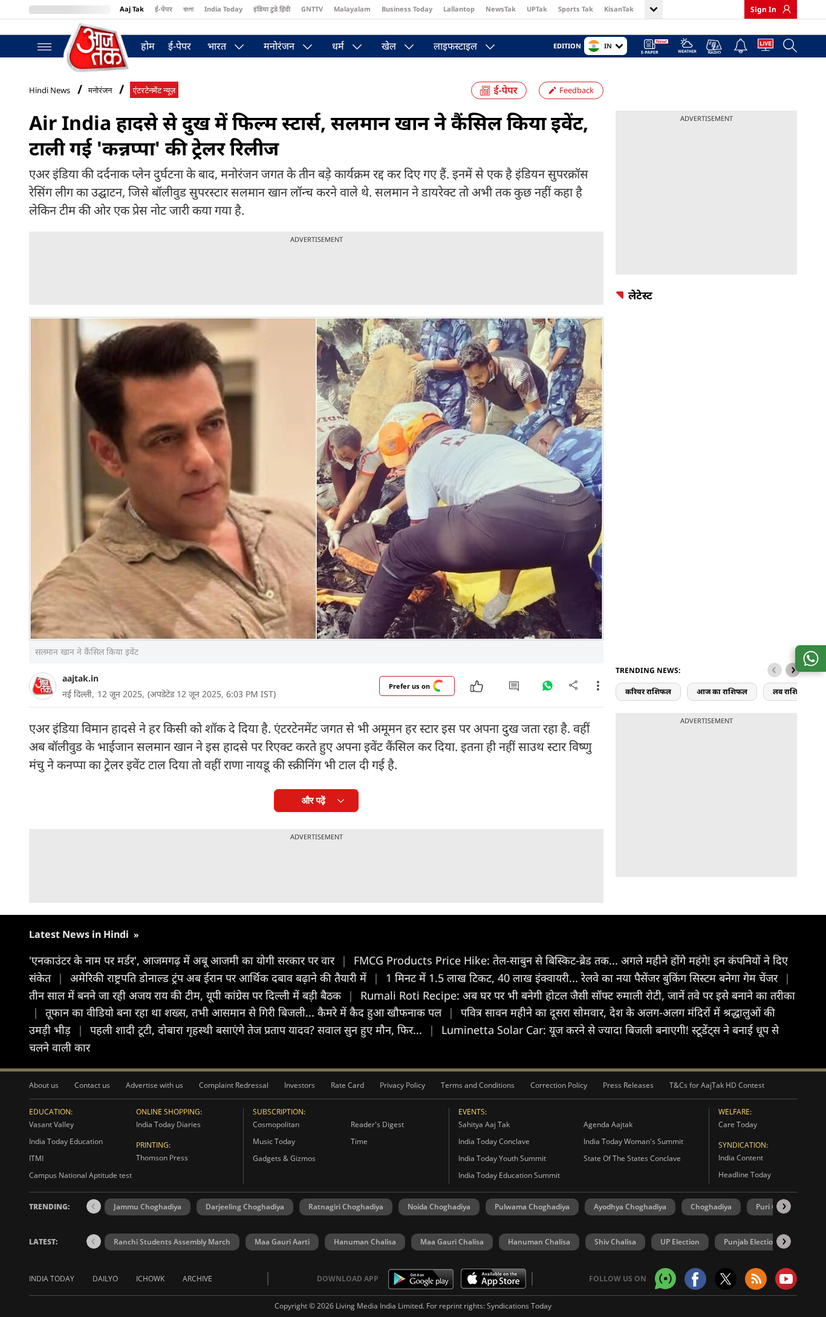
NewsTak (501, 8)
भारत (216, 46)
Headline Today (744, 1174)
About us (44, 1085)
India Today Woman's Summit (633, 1141)
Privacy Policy (402, 1085)
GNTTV (312, 8)
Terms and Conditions (478, 1085)
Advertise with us (154, 1085)
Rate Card (347, 1085)
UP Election (680, 1242)
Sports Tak (575, 8)
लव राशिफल (791, 691)
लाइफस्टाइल (455, 46)
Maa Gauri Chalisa (452, 1242)
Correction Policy (558, 1085)
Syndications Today (519, 1306)
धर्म (338, 46)
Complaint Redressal (233, 1085)
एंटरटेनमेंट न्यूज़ (154, 90)
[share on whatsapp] (810, 658)
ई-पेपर (163, 8)
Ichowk (150, 1278)
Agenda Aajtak (608, 1124)
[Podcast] (715, 46)
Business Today (407, 8)
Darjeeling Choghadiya (245, 1207)
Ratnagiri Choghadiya (345, 1207)
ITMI (36, 1158)
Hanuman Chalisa (365, 1242)
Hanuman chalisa (539, 1242)
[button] (792, 670)
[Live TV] (765, 47)
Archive (197, 1278)
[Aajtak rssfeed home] (756, 1279)
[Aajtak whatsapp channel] (665, 1278)
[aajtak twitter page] (726, 1279)
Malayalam (352, 8)
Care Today (737, 1124)
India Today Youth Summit (502, 1158)
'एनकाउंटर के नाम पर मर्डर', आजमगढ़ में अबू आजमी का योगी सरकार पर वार (188, 960)
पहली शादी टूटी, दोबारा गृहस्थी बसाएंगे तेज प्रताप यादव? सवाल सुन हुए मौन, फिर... (262, 1030)
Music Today (274, 1141)
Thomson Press (162, 1158)
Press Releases (628, 1085)
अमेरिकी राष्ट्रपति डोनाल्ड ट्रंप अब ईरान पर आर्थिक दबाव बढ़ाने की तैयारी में (224, 978)
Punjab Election (751, 1242)
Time (359, 1141)
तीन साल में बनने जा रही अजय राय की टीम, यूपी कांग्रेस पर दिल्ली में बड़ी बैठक (191, 995)
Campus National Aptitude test (80, 1175)
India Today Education (66, 1141)
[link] (783, 9)
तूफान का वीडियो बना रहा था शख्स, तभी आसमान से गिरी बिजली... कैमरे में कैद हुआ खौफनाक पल (249, 1012)
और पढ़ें (313, 800)
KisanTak (619, 8)
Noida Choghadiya (439, 1207)
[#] (547, 688)
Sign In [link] (763, 9)
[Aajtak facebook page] (695, 1279)
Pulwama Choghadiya (532, 1207)
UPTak (537, 8)
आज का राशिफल (722, 691)
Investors (299, 1085)
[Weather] (687, 47)
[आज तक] (98, 48)
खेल (389, 46)
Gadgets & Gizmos (284, 1158)
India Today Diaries (168, 1124)
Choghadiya (711, 1207)
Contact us (92, 1085)
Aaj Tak (132, 8)
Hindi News (49, 90)
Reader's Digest (377, 1124)
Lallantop (459, 8)
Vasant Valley (51, 1124)
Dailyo (105, 1278)
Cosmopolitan (276, 1124)
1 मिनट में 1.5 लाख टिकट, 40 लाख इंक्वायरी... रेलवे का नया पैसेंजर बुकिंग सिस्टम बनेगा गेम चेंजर (588, 978)
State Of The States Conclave (632, 1158)
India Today (223, 8)
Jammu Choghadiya (147, 1207)
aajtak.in (80, 678)
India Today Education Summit (509, 1175)
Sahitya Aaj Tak (484, 1124)
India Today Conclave (494, 1141)
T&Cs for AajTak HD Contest (716, 1085)
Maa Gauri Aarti (282, 1242)
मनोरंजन (279, 46)
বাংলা (188, 8)
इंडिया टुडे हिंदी (271, 8)
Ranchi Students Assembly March (172, 1242)
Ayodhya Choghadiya (630, 1207)
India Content (740, 1158)
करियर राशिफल (648, 691)
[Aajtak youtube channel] (786, 1279)
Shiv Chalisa (615, 1242)
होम (148, 46)
